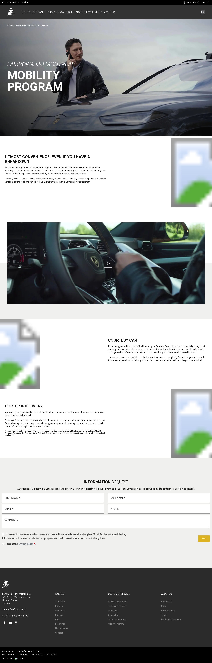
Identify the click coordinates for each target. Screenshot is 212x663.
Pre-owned (39, 12)
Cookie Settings (51, 654)
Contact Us (166, 601)
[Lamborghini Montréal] (10, 12)
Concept (59, 633)
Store (78, 12)
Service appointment (117, 601)
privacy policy (25, 543)
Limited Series (61, 628)
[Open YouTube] (10, 623)
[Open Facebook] (4, 623)
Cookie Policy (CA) (37, 654)
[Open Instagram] (16, 623)
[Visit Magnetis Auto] (20, 659)
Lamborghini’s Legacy (171, 619)
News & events (93, 12)
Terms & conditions (8, 654)
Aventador (60, 610)
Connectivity (113, 615)
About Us (109, 12)
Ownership (66, 12)
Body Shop (113, 610)
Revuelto (59, 606)
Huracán (59, 615)
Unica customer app (117, 619)
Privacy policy (22, 654)
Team (164, 615)
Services (53, 12)
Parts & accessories (117, 606)
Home (10, 25)
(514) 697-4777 (18, 609)
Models (26, 12)
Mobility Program (116, 624)
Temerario (60, 601)
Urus (57, 619)
